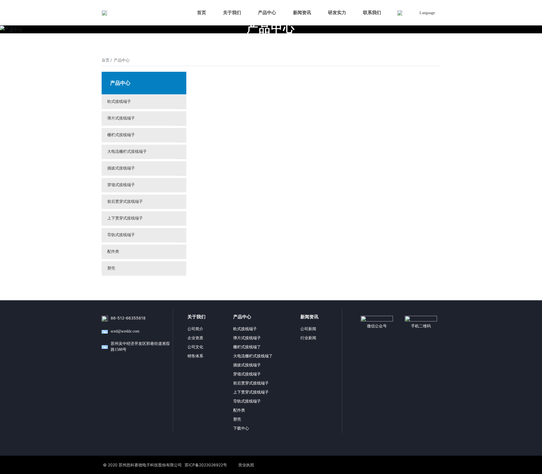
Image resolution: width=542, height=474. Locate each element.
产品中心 (271, 28)
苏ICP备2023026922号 (206, 464)
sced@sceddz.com (125, 331)
